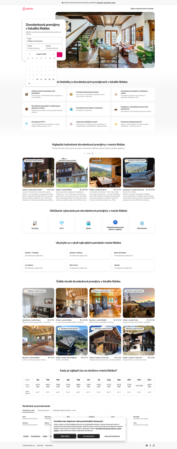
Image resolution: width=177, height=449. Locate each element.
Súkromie (40, 445)
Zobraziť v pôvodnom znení (106, 3)
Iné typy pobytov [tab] (44, 410)
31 (29, 84)
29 (49, 79)
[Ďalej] (92, 153)
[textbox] (34, 48)
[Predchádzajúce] (84, 153)
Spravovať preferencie (112, 436)
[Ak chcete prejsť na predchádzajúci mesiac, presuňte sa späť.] (29, 54)
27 (41, 79)
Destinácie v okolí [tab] (28, 410)
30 (53, 79)
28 (45, 79)
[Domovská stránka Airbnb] (27, 8)
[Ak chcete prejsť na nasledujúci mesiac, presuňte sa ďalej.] (53, 54)
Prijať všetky (65, 436)
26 (37, 79)
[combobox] (44, 41)
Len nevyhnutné (88, 436)
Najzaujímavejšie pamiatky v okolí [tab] (64, 410)
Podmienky (49, 445)
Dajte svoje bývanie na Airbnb (142, 9)
